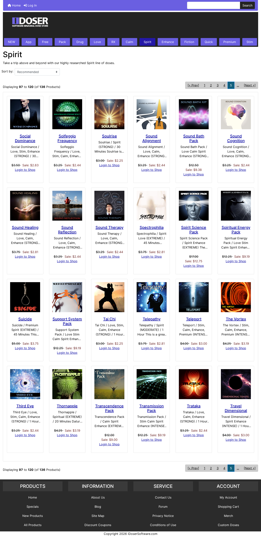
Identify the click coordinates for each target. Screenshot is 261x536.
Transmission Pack (151, 408)
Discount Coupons (97, 525)
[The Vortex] (236, 297)
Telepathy (151, 319)
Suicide (25, 319)
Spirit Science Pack (193, 229)
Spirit (147, 42)
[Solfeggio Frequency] (67, 114)
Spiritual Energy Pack (236, 229)
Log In (32, 5)
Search (247, 5)
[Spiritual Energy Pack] (236, 206)
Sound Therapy (109, 227)
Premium (229, 42)
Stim (249, 42)
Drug (79, 42)
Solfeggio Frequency (67, 138)
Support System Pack (67, 321)
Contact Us (163, 497)
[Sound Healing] (25, 206)
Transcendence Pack (109, 408)
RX (113, 42)
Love (97, 42)
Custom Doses (228, 525)
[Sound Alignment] (152, 114)
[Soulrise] (109, 114)
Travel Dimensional (236, 408)
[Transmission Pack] (152, 384)
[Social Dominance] (25, 114)
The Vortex (236, 319)
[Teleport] (194, 297)
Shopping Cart (228, 506)
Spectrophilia (152, 227)
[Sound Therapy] (109, 206)
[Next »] (250, 85)
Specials (33, 506)
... (238, 85)
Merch (228, 516)
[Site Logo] (130, 25)
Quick (209, 42)
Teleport (193, 319)
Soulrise (109, 136)
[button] (254, 517)
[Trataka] (194, 384)
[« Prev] (193, 85)
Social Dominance (25, 138)
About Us (98, 497)
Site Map (98, 516)
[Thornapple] (67, 384)
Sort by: (7, 71)
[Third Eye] (25, 384)
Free (45, 42)
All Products (32, 525)
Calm (129, 42)
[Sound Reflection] (67, 206)
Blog (98, 506)
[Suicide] (25, 297)
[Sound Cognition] (236, 114)
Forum (163, 506)
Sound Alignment (151, 138)
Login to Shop (25, 170)
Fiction (189, 42)
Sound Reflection (67, 229)
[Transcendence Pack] (109, 384)
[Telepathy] (152, 297)
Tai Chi (109, 319)
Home (16, 5)
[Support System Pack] (67, 297)
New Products (32, 516)
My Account (228, 497)
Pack (62, 42)
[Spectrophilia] (152, 206)
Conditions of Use (163, 525)
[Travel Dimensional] (236, 384)
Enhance (168, 42)
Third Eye (25, 406)
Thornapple (67, 406)
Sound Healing (25, 227)
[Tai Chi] (109, 297)
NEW (11, 42)
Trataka (193, 406)
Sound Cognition (236, 138)
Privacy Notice (163, 516)
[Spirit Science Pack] (194, 206)
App (29, 42)
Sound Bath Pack (193, 138)
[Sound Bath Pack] (194, 114)
